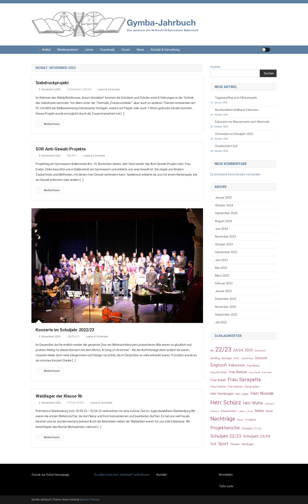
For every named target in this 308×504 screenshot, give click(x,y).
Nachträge (222, 419)
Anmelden (226, 474)
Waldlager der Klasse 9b (59, 396)
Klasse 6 (214, 411)
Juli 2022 (221, 322)
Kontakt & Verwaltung (165, 49)
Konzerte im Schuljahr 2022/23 (65, 329)
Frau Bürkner (238, 372)
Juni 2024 (221, 229)
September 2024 (226, 213)
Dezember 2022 (225, 299)
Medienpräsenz (67, 49)
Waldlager (247, 444)
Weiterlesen (52, 124)
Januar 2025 (223, 197)
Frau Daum (254, 372)
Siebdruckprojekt (52, 82)
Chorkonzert (247, 358)
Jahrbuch (73, 336)
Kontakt (162, 474)
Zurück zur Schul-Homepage (50, 474)
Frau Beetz (253, 365)
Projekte (250, 419)
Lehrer (89, 49)
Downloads (107, 49)
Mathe (259, 411)
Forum (126, 49)
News (140, 49)
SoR (213, 444)
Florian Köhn (75, 402)
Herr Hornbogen (222, 394)
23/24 (238, 350)
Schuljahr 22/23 (225, 436)
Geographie (252, 386)
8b (212, 350)
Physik (240, 419)
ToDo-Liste (226, 486)
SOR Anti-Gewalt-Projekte (61, 149)
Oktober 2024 (224, 205)
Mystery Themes (89, 499)
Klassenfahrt (229, 411)
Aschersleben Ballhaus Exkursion (237, 109)
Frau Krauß (218, 380)
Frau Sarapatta (244, 379)
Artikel (46, 49)
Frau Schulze (218, 386)
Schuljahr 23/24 (256, 436)
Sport (223, 443)
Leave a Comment (109, 89)
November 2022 (225, 306)
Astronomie (260, 350)
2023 (249, 350)
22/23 (223, 349)
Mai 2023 (221, 267)
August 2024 (223, 221)
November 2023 (225, 236)
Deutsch (261, 358)
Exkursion (237, 365)
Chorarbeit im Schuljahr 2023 (234, 134)
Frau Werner (235, 386)
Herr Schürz (225, 402)
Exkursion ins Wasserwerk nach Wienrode (242, 121)
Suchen (215, 67)
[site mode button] (266, 50)
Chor (236, 358)
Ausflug (215, 358)
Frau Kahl (267, 372)
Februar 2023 (224, 283)
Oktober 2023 (224, 244)
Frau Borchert (218, 372)
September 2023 (226, 252)
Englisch (218, 365)
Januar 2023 (223, 291)
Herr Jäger (242, 393)
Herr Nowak (262, 393)
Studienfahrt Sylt (226, 146)
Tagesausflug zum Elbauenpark (236, 97)
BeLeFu (72, 155)
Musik (269, 411)
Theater (235, 444)
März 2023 (222, 275)
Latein (241, 411)
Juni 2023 (221, 260)
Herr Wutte (253, 403)
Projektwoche (225, 427)
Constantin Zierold (79, 89)
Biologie (227, 358)
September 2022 (226, 314)
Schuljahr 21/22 (251, 428)
